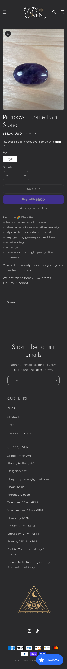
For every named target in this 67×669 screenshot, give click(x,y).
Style (10, 159)
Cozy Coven (28, 661)
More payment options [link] (33, 208)
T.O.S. (11, 425)
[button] (5, 12)
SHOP (11, 408)
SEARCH (13, 416)
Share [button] (11, 302)
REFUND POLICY (19, 433)
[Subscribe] (55, 380)
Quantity (8, 167)
